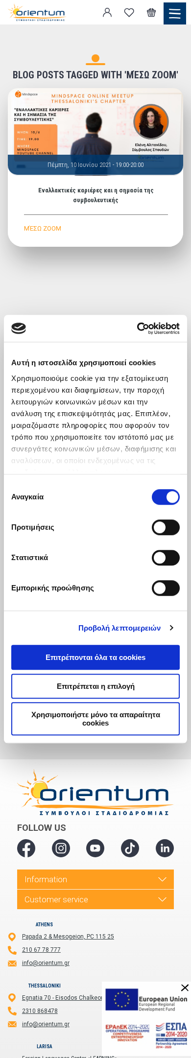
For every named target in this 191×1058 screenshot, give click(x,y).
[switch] (166, 527)
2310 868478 (40, 1011)
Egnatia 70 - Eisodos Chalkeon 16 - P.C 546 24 (83, 997)
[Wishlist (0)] (129, 12)
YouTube (95, 848)
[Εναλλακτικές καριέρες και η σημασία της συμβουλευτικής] (95, 132)
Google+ (165, 848)
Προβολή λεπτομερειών (119, 628)
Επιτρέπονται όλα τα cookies (95, 657)
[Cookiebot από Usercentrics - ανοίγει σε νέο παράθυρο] (137, 328)
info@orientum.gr (46, 963)
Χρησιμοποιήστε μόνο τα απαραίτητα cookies (95, 718)
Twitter (61, 848)
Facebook (26, 848)
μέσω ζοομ (42, 228)
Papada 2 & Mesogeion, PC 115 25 (68, 936)
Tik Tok (130, 848)
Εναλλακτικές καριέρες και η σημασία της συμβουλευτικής (96, 195)
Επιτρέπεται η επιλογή (96, 686)
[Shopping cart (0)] (151, 12)
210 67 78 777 (41, 949)
